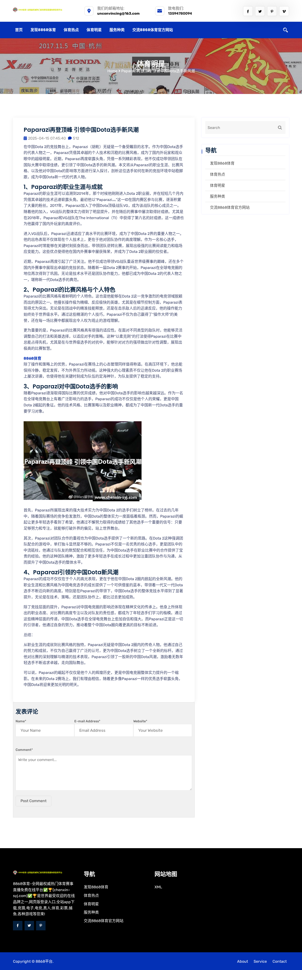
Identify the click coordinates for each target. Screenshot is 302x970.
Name (21, 721)
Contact (280, 961)
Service (260, 961)
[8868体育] (45, 9)
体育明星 (94, 30)
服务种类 (117, 30)
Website (140, 721)
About (242, 961)
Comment (24, 750)
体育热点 (71, 30)
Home (112, 71)
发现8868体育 (43, 30)
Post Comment (33, 801)
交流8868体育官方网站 (152, 30)
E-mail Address (87, 721)
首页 (19, 30)
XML (158, 887)
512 (76, 138)
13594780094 (180, 13)
